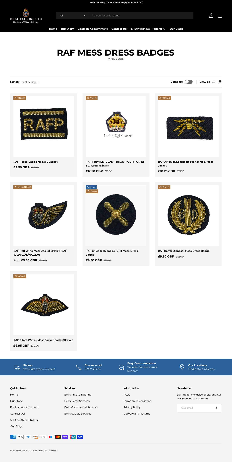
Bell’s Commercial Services (81, 407)
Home (53, 28)
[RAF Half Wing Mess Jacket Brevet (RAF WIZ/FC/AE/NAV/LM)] (43, 215)
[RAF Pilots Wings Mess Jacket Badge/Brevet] (43, 304)
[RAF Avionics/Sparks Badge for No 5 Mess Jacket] (188, 126)
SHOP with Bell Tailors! (146, 28)
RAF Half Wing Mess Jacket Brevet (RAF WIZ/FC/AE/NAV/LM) (40, 252)
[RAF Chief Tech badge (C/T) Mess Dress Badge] (116, 215)
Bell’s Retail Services (77, 400)
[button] (220, 15)
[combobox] (124, 15)
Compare (177, 81)
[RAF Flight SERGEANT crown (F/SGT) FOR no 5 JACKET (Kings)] (116, 126)
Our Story (67, 28)
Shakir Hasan (51, 450)
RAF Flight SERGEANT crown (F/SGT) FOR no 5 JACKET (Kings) (115, 163)
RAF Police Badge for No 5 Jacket (35, 161)
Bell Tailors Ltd (24, 450)
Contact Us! (119, 28)
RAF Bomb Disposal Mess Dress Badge (183, 250)
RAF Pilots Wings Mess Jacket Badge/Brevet (43, 340)
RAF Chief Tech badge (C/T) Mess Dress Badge (112, 252)
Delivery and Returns (136, 413)
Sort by (15, 81)
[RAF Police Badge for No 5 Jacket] (43, 126)
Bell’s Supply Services (77, 413)
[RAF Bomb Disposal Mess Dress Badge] (188, 215)
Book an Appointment (93, 28)
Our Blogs (176, 28)
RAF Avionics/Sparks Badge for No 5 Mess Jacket (185, 163)
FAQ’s (126, 394)
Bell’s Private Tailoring (78, 394)
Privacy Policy (131, 407)
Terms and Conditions (137, 400)
